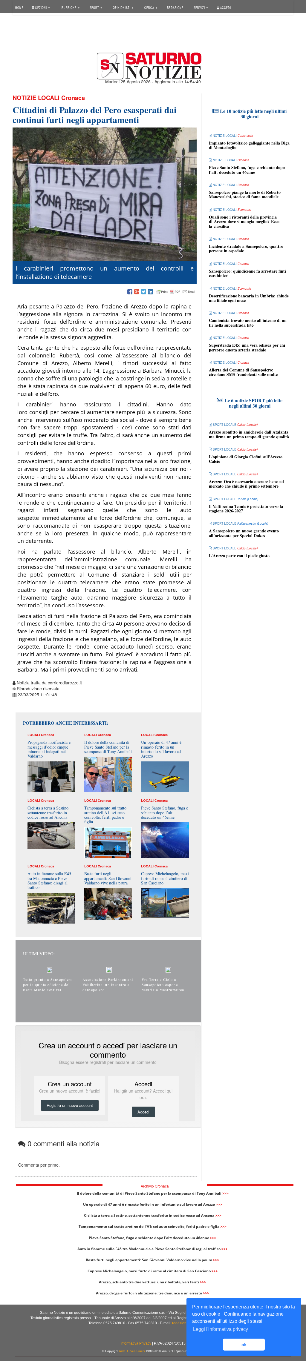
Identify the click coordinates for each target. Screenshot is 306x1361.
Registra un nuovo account (70, 1105)
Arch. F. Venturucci (132, 1351)
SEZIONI (41, 7)
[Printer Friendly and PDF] (176, 292)
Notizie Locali (36, 97)
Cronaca (73, 97)
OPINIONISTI (122, 7)
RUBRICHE (70, 7)
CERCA (149, 7)
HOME (19, 7)
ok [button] (244, 1344)
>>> (225, 1193)
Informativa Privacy (135, 1343)
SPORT (94, 7)
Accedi (225, 7)
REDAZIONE (175, 7)
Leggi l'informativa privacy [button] (220, 1329)
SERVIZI (200, 7)
